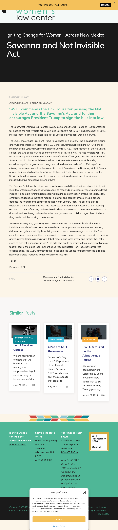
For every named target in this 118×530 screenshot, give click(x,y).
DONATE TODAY (69, 452)
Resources (93, 507)
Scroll (115, 11)
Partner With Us (17, 444)
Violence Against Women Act (60, 280)
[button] (84, 492)
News (103, 507)
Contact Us (103, 514)
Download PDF (17, 267)
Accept (59, 519)
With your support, (71, 467)
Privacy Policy (59, 526)
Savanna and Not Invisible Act (59, 277)
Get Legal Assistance (96, 510)
